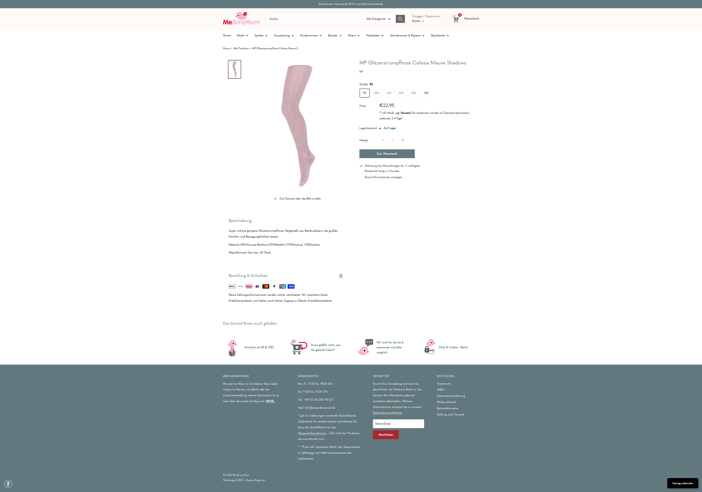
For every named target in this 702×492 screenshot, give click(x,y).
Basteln (333, 35)
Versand (405, 112)
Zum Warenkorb (387, 153)
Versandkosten (420, 112)
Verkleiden (373, 35)
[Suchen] (400, 19)
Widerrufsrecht (446, 402)
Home (227, 35)
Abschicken (385, 434)
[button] (8, 483)
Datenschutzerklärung (451, 395)
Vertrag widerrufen (682, 483)
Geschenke (438, 35)
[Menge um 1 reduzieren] (383, 140)
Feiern (352, 35)
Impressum (444, 383)
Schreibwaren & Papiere (405, 35)
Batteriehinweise (447, 408)
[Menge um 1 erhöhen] (403, 140)
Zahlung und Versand (450, 414)
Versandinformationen (312, 433)
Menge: (363, 140)
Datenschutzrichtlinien (387, 412)
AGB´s (441, 389)
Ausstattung (282, 35)
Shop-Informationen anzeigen (383, 177)
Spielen (259, 35)
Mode (240, 35)
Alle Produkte (241, 48)
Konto (416, 21)
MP (361, 71)
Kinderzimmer (309, 35)
